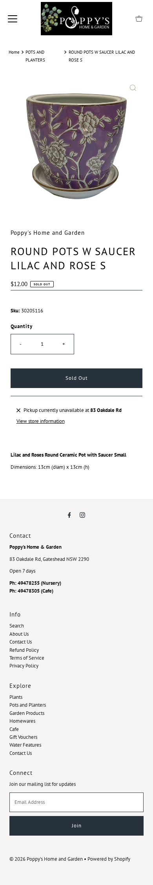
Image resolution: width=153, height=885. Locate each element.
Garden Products (26, 713)
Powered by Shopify (108, 859)
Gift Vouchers (23, 737)
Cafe (14, 729)
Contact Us (20, 641)
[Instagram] (82, 515)
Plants (15, 697)
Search (16, 625)
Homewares (22, 721)
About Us (19, 634)
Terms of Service (26, 658)
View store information (40, 421)
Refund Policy (24, 650)
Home (14, 52)
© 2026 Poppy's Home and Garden (46, 859)
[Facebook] (69, 515)
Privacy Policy (23, 665)
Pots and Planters (27, 705)
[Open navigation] (12, 18)
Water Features (25, 745)
